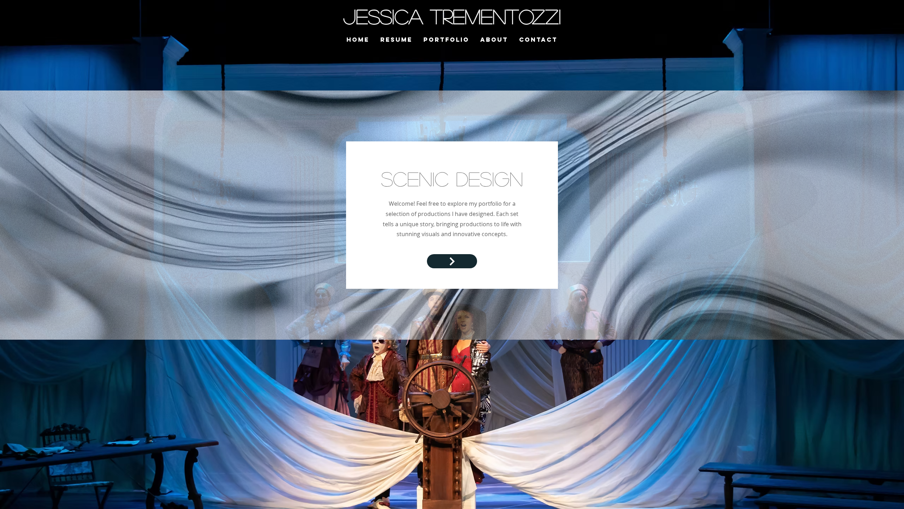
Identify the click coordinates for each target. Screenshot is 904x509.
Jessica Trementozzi (452, 16)
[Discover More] (452, 261)
